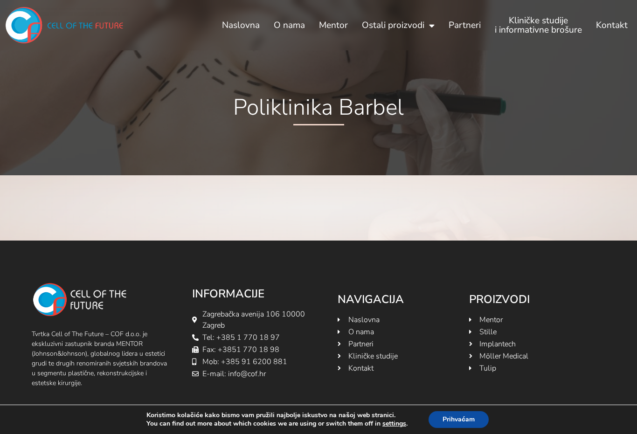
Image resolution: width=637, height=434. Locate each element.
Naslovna (241, 25)
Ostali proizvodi (393, 25)
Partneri (465, 25)
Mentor (333, 25)
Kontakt (612, 25)
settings (394, 424)
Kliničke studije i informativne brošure (538, 25)
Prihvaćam (459, 419)
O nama (289, 25)
